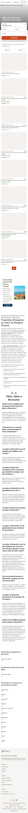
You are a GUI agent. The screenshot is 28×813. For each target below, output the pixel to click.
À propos (4, 768)
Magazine (4, 771)
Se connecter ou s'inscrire (7, 305)
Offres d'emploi (5, 766)
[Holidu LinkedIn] (14, 800)
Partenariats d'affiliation (7, 784)
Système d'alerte (14, 810)
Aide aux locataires (6, 778)
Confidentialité (20, 806)
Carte (8, 50)
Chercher (14, 38)
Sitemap (14, 808)
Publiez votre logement (6, 2)
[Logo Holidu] (6, 751)
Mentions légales (8, 806)
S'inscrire (23, 2)
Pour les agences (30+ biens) (8, 793)
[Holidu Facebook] (16, 800)
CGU (15, 806)
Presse (3, 782)
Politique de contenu (6, 808)
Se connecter (16, 2)
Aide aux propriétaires (6, 780)
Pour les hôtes (5, 791)
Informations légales (21, 808)
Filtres (21, 50)
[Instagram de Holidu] (11, 800)
